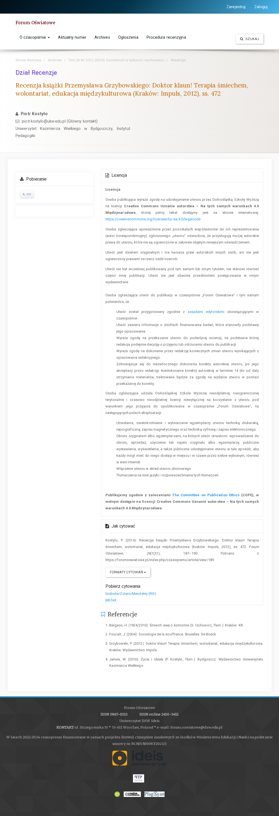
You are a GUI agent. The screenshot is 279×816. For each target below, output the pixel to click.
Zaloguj (261, 7)
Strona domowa (28, 60)
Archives (102, 37)
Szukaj (252, 39)
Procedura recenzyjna (166, 37)
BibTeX (111, 600)
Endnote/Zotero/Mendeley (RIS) (130, 594)
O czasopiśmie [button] (33, 37)
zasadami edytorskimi (206, 312)
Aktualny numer (72, 37)
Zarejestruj (235, 7)
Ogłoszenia (128, 37)
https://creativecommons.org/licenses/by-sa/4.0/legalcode (153, 219)
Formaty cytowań (127, 572)
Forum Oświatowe (36, 22)
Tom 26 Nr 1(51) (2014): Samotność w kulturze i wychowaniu (116, 60)
